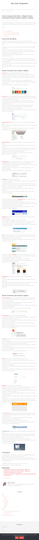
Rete (4, 498)
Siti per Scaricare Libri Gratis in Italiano (11, 32)
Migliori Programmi (5, 501)
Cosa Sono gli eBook (8, 31)
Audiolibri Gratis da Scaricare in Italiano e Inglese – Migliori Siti (17, 469)
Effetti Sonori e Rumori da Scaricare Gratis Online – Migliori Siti (17, 471)
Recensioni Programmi (6, 514)
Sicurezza (5, 505)
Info (3, 529)
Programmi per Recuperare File (9, 515)
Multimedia (6, 502)
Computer (6, 497)
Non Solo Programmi (19, 3)
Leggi (21, 537)
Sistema (5, 506)
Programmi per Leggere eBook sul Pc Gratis (13, 472)
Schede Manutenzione (8, 512)
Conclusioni (6, 35)
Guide (3, 495)
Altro (3, 494)
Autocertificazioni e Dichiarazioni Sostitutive (12, 511)
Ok (16, 537)
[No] (37, 536)
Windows (5, 499)
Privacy (3, 531)
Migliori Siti (8, 478)
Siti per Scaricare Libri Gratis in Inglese (11, 34)
